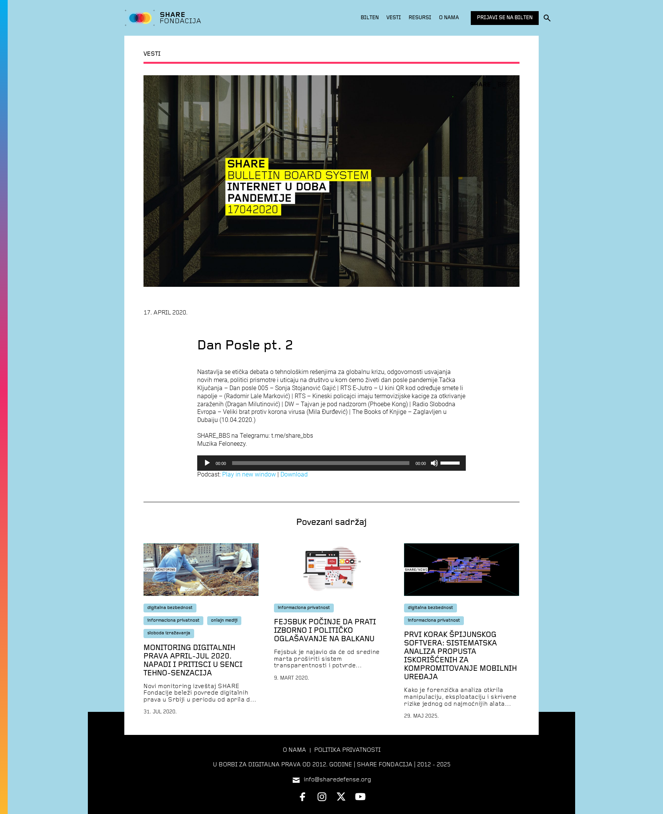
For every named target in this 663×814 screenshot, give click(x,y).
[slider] (451, 462)
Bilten (370, 18)
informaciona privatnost (173, 620)
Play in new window (249, 474)
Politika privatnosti (347, 750)
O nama (449, 18)
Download (294, 474)
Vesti (393, 18)
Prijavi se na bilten (505, 18)
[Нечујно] (434, 463)
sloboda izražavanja (168, 633)
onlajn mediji (224, 620)
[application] (331, 463)
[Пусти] (207, 463)
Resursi (420, 18)
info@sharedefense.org (337, 780)
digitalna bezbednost (170, 608)
